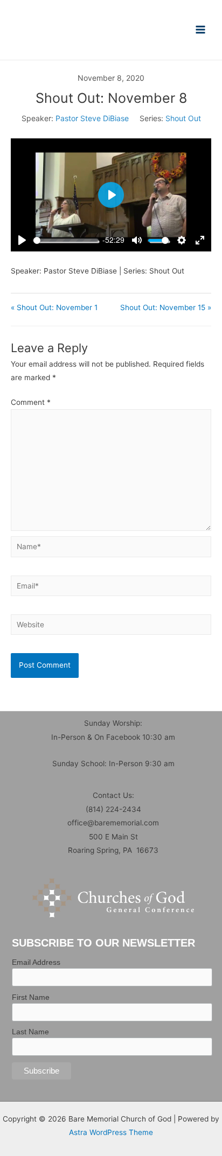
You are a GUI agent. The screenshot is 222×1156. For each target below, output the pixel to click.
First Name (31, 997)
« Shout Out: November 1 (54, 307)
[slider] (65, 240)
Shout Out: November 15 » (165, 307)
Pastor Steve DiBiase (92, 118)
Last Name (30, 1031)
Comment (31, 402)
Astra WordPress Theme (111, 1132)
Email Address (36, 962)
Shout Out (183, 118)
